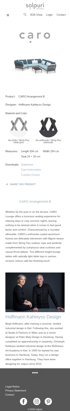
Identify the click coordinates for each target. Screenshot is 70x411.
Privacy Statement (15, 390)
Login (49, 14)
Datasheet (27, 164)
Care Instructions (31, 169)
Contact (61, 14)
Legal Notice (12, 386)
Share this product (23, 184)
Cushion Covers (30, 174)
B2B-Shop (36, 14)
